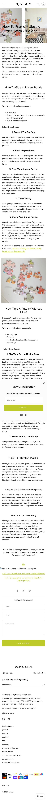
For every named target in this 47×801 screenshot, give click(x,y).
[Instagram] (21, 415)
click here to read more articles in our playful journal (24, 573)
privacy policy (7, 759)
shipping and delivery (10, 748)
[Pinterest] (26, 415)
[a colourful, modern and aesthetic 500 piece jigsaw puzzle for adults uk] (23, 280)
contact (5, 737)
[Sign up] (43, 685)
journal (5, 730)
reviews (5, 744)
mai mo (10, 792)
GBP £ (4, 786)
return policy (7, 752)
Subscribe (24, 408)
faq (3, 741)
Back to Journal (23, 667)
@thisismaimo (8, 713)
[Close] (43, 383)
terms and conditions (10, 762)
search (5, 733)
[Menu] (3, 4)
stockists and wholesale (12, 755)
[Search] (38, 4)
